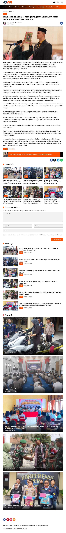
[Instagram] (10, 519)
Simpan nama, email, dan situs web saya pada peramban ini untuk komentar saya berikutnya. (33, 235)
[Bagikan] (61, 23)
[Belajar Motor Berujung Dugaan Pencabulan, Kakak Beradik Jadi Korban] (53, 173)
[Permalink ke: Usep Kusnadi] (5, 23)
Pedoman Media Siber (28, 525)
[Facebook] (51, 160)
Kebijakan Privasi (43, 525)
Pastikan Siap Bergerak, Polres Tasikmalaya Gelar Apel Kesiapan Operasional (32, 181)
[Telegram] (58, 160)
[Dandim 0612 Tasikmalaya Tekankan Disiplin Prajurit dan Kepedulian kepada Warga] (32, 192)
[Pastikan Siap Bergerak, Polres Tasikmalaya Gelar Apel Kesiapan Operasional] (32, 173)
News (5, 14)
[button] (54, 3)
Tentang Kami (7, 525)
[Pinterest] (7, 519)
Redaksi (16, 525)
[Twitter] (54, 160)
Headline (12, 149)
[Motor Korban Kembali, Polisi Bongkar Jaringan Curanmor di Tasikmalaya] (12, 192)
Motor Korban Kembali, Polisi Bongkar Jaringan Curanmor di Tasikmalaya (12, 201)
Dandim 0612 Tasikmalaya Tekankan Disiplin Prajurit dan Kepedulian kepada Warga (32, 201)
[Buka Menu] (58, 3)
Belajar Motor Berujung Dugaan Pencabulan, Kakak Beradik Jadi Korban (52, 181)
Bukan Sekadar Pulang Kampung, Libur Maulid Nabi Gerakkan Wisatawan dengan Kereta (12, 181)
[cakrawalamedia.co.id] (18, 2)
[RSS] (14, 519)
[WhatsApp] (61, 160)
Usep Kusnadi (10, 22)
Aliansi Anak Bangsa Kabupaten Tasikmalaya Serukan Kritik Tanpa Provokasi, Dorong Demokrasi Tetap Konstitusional (53, 201)
